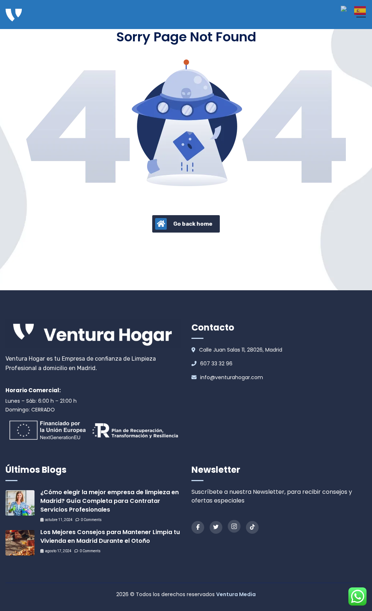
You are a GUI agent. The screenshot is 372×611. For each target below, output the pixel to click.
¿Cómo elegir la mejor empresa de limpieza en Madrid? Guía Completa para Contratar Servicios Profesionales (109, 501)
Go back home (193, 224)
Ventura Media (236, 594)
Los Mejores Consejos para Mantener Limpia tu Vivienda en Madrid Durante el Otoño (110, 536)
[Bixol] (13, 15)
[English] (347, 10)
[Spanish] (360, 10)
